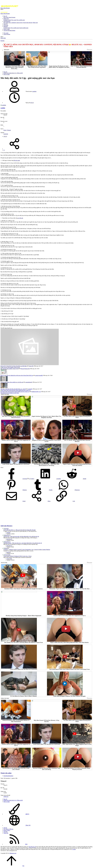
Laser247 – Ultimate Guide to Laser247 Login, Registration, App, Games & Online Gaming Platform (26, 549)
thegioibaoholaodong (8, 775)
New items (5, 22)
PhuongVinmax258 (25, 368)
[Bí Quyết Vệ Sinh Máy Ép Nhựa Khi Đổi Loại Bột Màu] (30, 364)
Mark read (35, 22)
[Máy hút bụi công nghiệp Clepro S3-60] (10, 367)
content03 (30, 389)
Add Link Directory (6, 526)
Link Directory (6, 21)
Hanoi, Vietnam (7, 130)
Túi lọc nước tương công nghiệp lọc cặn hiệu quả (12, 382)
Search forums (12, 17)
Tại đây (74, 849)
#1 (4, 150)
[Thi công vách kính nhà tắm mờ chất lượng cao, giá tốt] (4, 387)
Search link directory (28, 22)
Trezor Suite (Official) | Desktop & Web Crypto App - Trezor (17, 556)
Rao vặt (5, 16)
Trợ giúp (5, 831)
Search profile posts (23, 27)
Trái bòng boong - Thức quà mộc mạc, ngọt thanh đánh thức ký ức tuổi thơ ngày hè (22, 543)
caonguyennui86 (39, 375)
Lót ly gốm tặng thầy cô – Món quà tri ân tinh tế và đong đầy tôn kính (19, 530)
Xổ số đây (5, 25)
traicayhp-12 (9, 539)
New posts (5, 17)
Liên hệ (5, 827)
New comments (12, 22)
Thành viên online (6, 773)
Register (2, 40)
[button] (2, 9)
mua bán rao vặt (32, 846)
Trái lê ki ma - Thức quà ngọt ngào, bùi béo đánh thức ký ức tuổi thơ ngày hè (21, 536)
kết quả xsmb (17, 160)
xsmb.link (5, 134)
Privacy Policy (6, 830)
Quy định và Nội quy (8, 829)
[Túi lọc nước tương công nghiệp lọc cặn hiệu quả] (4, 381)
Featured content (7, 20)
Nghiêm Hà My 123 (36, 391)
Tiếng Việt (27, 825)
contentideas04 (28, 382)
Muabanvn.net (13, 853)
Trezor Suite (9, 558)
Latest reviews (19, 22)
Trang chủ (5, 833)
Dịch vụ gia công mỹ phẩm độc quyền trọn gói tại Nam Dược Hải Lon (17, 375)
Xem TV (5, 24)
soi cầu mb (20, 218)
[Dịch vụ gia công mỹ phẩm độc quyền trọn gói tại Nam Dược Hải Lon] (4, 374)
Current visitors (7, 27)
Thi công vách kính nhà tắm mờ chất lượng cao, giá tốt (13, 389)
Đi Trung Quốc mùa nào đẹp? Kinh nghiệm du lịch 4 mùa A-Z (15, 391)
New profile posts (21, 20)
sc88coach (5, 796)
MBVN (27, 814)
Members (5, 26)
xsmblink (34, 91)
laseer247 (8, 552)
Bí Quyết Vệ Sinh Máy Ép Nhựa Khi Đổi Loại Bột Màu (14, 366)
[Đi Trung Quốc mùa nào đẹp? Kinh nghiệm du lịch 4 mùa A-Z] (16, 390)
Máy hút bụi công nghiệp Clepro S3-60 (10, 368)
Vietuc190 (31, 366)
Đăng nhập (3, 38)
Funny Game (6, 29)
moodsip (8, 532)
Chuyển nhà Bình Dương (9, 30)
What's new (6, 18)
